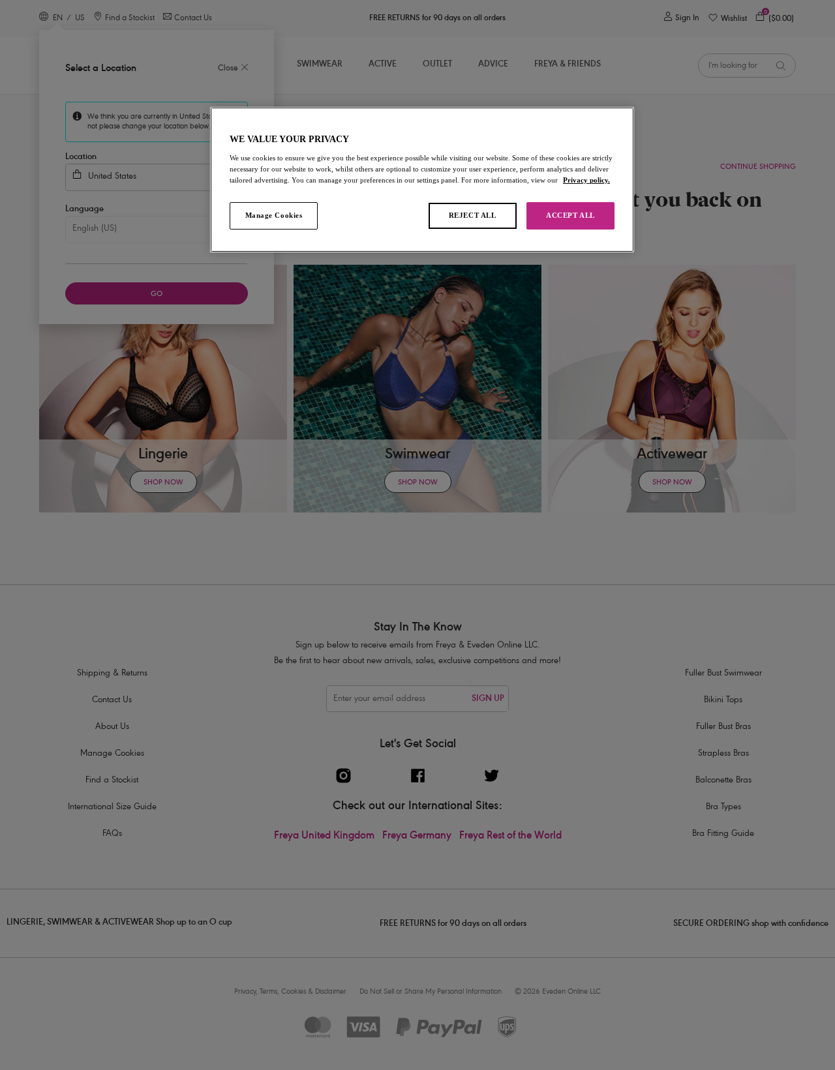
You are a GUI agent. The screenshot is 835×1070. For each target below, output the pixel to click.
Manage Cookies (274, 215)
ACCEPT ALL (570, 215)
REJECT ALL (472, 215)
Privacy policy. (586, 180)
